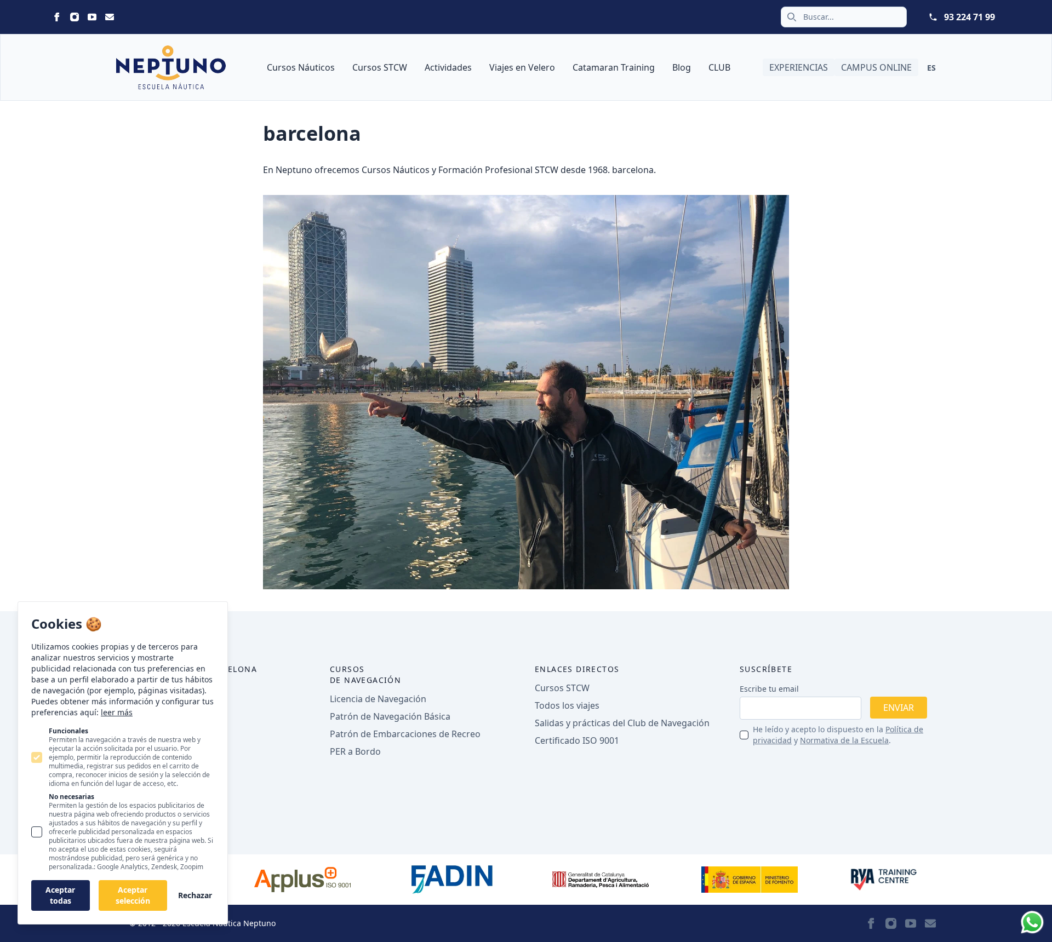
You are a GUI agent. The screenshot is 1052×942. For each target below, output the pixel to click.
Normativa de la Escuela (844, 740)
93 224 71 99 (969, 17)
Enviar (898, 708)
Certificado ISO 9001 (577, 740)
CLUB (719, 67)
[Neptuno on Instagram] (74, 17)
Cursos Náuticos (301, 67)
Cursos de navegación (365, 674)
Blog (681, 67)
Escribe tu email (769, 688)
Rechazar (195, 895)
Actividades (448, 67)
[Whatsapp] (1032, 922)
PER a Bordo (355, 751)
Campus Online (876, 67)
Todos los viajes (567, 705)
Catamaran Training (614, 67)
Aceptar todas (60, 895)
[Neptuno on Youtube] (92, 17)
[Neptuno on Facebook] (57, 17)
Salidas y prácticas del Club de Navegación (622, 723)
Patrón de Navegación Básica (390, 716)
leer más (117, 712)
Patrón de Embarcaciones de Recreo (405, 734)
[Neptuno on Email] (109, 17)
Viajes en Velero (522, 67)
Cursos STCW (379, 67)
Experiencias (798, 67)
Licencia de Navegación (378, 699)
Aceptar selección (133, 895)
